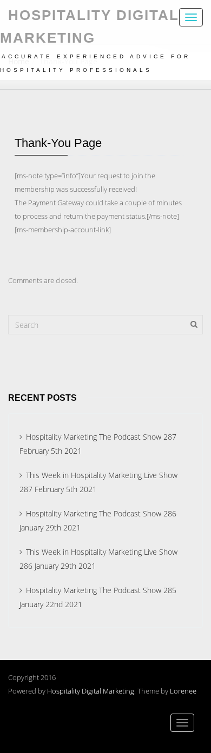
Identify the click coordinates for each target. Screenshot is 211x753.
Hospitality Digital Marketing (90, 691)
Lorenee (183, 691)
